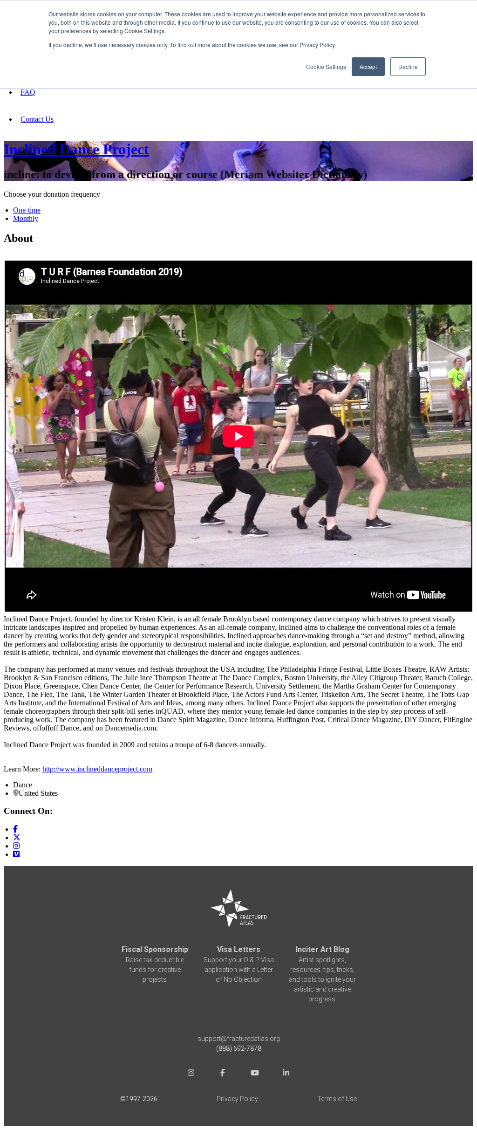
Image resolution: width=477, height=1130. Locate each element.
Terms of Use (337, 1098)
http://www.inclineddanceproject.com (97, 769)
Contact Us (37, 119)
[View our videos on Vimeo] (16, 854)
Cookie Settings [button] (326, 66)
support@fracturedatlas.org (239, 1038)
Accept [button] (368, 66)
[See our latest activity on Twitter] (16, 837)
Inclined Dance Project (76, 149)
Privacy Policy (237, 1098)
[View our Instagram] (16, 846)
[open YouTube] (254, 1073)
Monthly (25, 218)
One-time (27, 210)
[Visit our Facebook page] (15, 829)
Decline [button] (408, 66)
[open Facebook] (222, 1073)
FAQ (27, 92)
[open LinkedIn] (286, 1073)
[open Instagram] (191, 1073)
